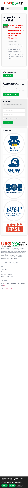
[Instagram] (2, 262)
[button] (2, 8)
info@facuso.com (8, 286)
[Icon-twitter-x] (13, 262)
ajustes (20, 482)
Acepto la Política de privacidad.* (11, 118)
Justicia (5, 24)
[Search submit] (25, 8)
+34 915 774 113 (7, 288)
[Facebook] (6, 262)
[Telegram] (10, 262)
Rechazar (12, 485)
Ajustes (19, 485)
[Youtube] (17, 262)
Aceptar (4, 485)
